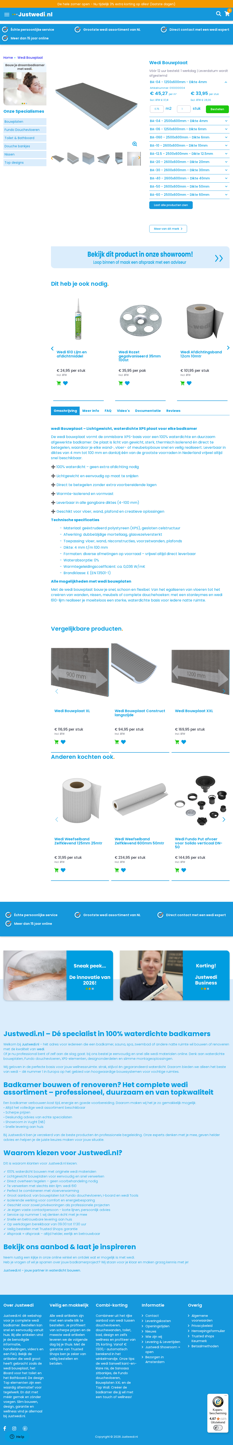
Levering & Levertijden (162, 1342)
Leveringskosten (158, 1321)
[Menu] (6, 14)
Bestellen (217, 109)
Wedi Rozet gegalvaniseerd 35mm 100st (140, 356)
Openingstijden (157, 1326)
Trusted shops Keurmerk (203, 1338)
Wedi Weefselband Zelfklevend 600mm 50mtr (139, 841)
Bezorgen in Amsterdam (155, 1359)
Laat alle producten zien (171, 205)
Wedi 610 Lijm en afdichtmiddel (72, 354)
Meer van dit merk (167, 229)
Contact (152, 1315)
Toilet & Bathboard (19, 138)
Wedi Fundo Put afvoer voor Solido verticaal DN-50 (198, 843)
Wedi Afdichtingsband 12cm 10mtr (201, 354)
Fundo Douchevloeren (22, 129)
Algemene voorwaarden (202, 1318)
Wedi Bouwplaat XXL (194, 711)
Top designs (14, 162)
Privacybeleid (202, 1325)
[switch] (218, 1427)
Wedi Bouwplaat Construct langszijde (140, 713)
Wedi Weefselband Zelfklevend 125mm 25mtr (78, 841)
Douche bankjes (17, 146)
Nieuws (150, 1331)
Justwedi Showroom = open (162, 1349)
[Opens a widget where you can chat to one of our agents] (17, 1437)
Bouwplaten (14, 121)
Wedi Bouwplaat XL (72, 711)
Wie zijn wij (153, 1336)
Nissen (10, 154)
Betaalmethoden (205, 1346)
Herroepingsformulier (208, 1331)
